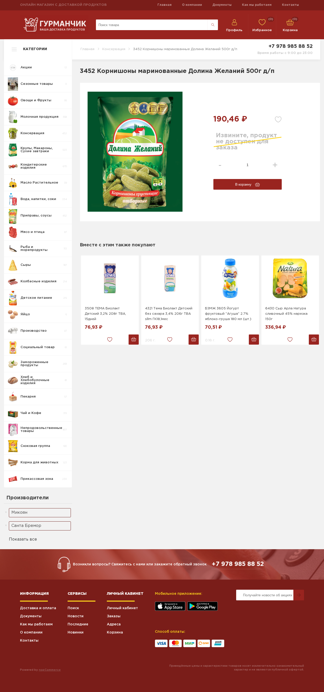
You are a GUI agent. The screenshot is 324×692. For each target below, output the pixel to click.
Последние (78, 624)
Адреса (114, 624)
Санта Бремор (26, 526)
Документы (222, 5)
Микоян (19, 513)
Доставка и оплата (38, 608)
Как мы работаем (257, 5)
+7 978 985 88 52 (291, 46)
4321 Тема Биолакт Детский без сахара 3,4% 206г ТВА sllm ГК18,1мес (168, 314)
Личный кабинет (122, 608)
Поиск (73, 608)
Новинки (76, 632)
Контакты (290, 5)
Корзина (115, 632)
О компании (192, 5)
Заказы (113, 616)
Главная (164, 5)
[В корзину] (134, 339)
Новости (76, 616)
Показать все (23, 539)
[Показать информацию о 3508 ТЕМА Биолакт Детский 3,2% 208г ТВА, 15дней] (110, 278)
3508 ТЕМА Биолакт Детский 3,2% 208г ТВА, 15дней (105, 314)
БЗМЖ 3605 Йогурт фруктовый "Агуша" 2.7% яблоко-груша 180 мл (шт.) (228, 314)
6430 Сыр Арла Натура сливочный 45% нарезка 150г (286, 314)
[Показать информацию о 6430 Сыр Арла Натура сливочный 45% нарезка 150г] (290, 278)
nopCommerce (50, 670)
